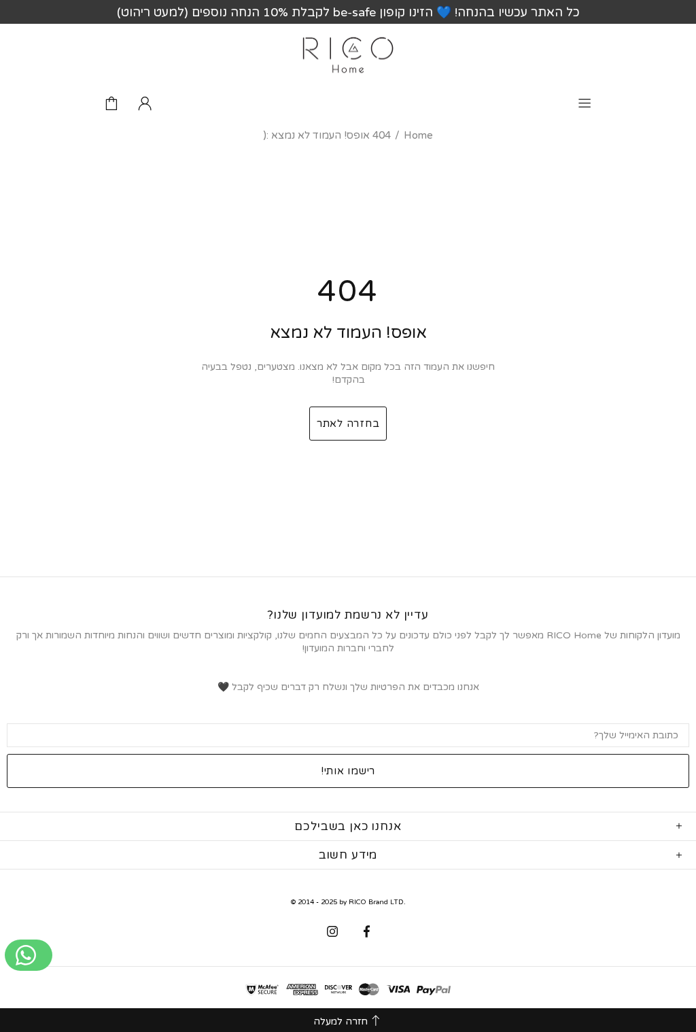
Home (418, 135)
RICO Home (348, 55)
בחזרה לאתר (348, 423)
